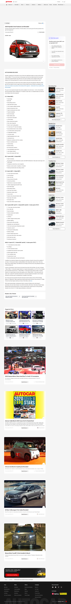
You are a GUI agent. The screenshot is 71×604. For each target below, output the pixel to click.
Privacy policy (37, 593)
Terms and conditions (39, 595)
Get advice (55, 4)
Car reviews (6, 591)
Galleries (39, 4)
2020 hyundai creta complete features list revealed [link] (23, 579)
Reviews (27, 4)
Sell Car (26, 593)
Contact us (37, 591)
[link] (52, 90)
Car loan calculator (7, 595)
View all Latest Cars (56, 228)
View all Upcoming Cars (56, 119)
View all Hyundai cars (56, 157)
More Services (60, 4)
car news (10, 579)
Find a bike (16, 4)
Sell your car (46, 4)
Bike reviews (16, 591)
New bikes (16, 587)
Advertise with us (38, 597)
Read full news (24, 471)
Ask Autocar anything (28, 587)
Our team (36, 589)
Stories (50, 4)
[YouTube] (53, 587)
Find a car (10, 4)
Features (33, 4)
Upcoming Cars (6, 589)
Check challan (27, 595)
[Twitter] (61, 587)
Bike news (16, 593)
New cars (5, 587)
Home (6, 579)
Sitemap (26, 591)
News (22, 4)
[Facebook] (59, 587)
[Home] (7, 5)
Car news (5, 593)
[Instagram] (56, 587)
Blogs (26, 589)
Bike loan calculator (18, 595)
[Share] (43, 61)
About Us (36, 587)
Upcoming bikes (17, 589)
